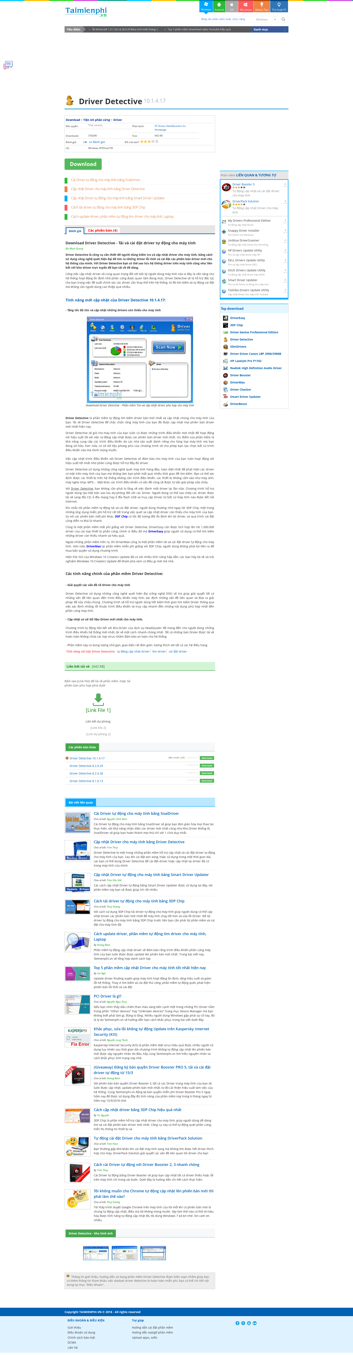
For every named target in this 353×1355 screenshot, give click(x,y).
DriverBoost (238, 404)
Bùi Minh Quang (74, 248)
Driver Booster (185, 1092)
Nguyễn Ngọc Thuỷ (117, 1001)
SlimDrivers (238, 346)
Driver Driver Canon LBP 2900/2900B (255, 354)
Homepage (160, 129)
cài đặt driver (178, 651)
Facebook (237, 1323)
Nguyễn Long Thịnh (117, 1040)
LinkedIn (255, 1323)
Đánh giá (75, 231)
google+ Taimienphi (243, 1323)
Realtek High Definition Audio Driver (256, 368)
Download (73, 120)
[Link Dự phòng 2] (98, 734)
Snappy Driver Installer (243, 230)
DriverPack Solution (126, 1153)
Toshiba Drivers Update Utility (248, 290)
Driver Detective (110, 263)
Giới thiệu (74, 1327)
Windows (206, 9)
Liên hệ (73, 1347)
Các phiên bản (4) (102, 230)
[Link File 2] (98, 728)
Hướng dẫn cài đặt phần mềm (152, 1327)
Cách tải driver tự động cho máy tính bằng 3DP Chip (108, 207)
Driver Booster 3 (243, 184)
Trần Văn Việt (114, 880)
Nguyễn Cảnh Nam (117, 819)
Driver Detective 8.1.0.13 (86, 781)
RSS (249, 1323)
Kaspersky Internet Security (112, 1045)
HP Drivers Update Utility (245, 250)
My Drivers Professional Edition (249, 220)
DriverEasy (155, 531)
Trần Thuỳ (112, 847)
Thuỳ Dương (113, 906)
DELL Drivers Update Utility (246, 260)
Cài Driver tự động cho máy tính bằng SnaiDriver (105, 180)
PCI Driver (201, 1007)
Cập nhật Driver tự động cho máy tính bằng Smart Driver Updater (118, 198)
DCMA (72, 1342)
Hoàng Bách (103, 945)
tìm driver (159, 651)
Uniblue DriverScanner (243, 240)
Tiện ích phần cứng (96, 120)
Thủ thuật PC (279, 9)
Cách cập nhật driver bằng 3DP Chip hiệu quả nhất (137, 1109)
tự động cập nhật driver (133, 651)
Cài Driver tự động (106, 824)
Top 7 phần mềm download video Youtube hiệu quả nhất (197, 30)
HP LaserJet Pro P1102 (245, 361)
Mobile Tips (261, 9)
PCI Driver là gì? (107, 996)
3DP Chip (121, 516)
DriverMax (93, 546)
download (86, 12)
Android (219, 9)
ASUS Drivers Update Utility (246, 270)
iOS (232, 9)
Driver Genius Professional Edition (254, 332)
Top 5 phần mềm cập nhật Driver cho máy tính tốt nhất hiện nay (150, 967)
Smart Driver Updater (162, 885)
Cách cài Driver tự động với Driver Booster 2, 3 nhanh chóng (146, 1164)
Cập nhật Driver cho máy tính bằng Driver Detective (108, 189)
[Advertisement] (176, 62)
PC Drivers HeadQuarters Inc (170, 126)
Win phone (246, 9)
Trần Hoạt (112, 1143)
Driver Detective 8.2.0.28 (86, 773)
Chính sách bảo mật (81, 1337)
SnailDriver (101, 833)
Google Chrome (132, 1207)
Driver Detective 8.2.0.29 (86, 766)
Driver (117, 120)
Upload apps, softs (144, 1337)
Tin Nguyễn (103, 1115)
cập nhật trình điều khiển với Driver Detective (104, 459)
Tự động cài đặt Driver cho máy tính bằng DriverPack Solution (148, 1138)
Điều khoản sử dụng (81, 1332)
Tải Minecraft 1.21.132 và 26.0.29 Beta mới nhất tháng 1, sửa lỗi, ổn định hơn (123, 30)
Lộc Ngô (101, 973)
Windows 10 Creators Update (97, 561)
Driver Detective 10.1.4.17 (87, 758)
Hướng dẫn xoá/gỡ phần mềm (152, 1332)
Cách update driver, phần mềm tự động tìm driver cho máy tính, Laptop (122, 216)
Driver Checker (240, 389)
